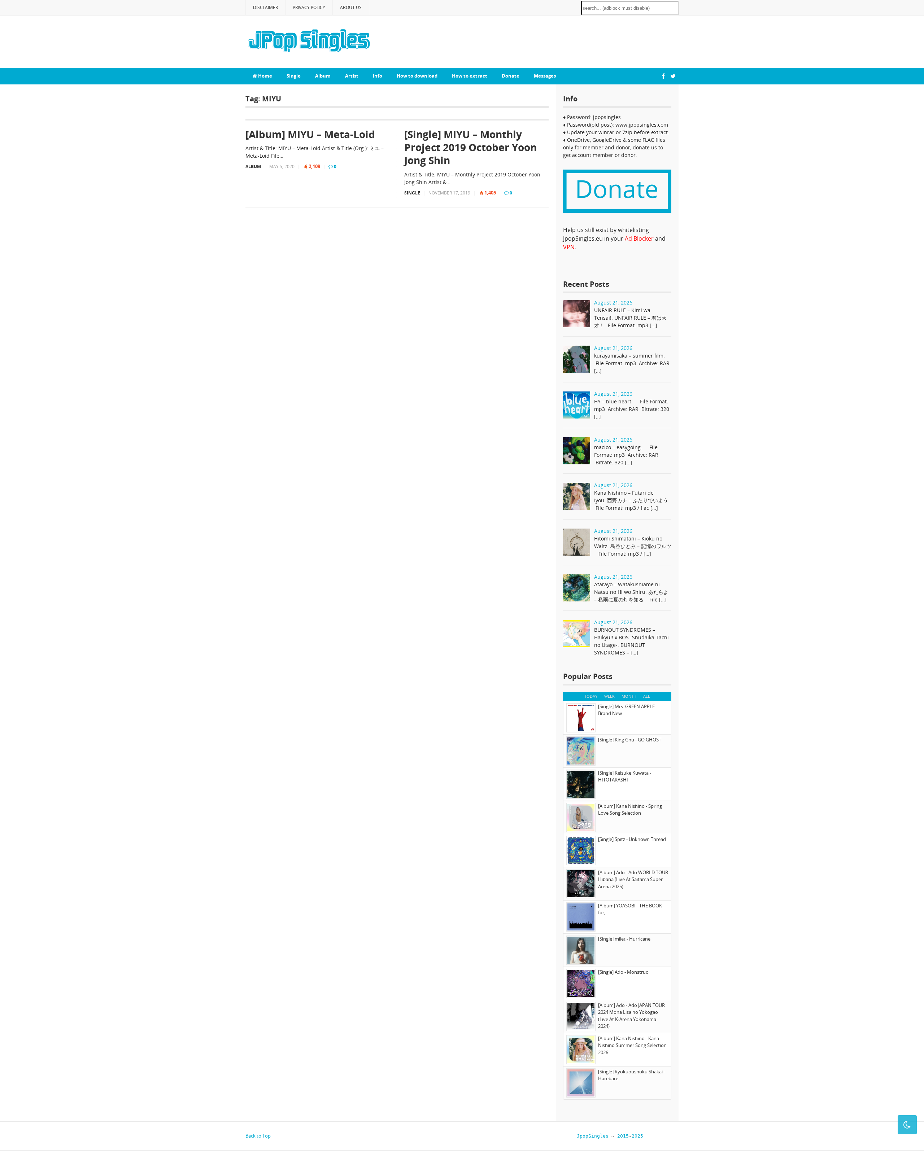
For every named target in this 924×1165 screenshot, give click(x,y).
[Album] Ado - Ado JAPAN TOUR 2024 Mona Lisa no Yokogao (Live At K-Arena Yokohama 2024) (631, 1016)
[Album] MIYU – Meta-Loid (310, 134)
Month (629, 696)
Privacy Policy (309, 7)
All (646, 696)
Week (609, 696)
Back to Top (258, 1136)
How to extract (469, 76)
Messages (545, 76)
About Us (351, 7)
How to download (417, 76)
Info (377, 76)
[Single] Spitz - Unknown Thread (632, 839)
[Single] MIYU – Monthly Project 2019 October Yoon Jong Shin (470, 147)
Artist (351, 76)
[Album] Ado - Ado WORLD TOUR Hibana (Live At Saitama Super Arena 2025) (633, 879)
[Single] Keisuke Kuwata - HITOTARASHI (624, 776)
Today (590, 696)
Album (323, 76)
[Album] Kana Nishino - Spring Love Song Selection (630, 809)
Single (294, 76)
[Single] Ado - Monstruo (623, 972)
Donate (510, 76)
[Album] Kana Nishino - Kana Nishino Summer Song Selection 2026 (632, 1045)
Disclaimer (265, 7)
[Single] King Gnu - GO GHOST (629, 739)
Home (264, 76)
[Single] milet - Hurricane (624, 939)
